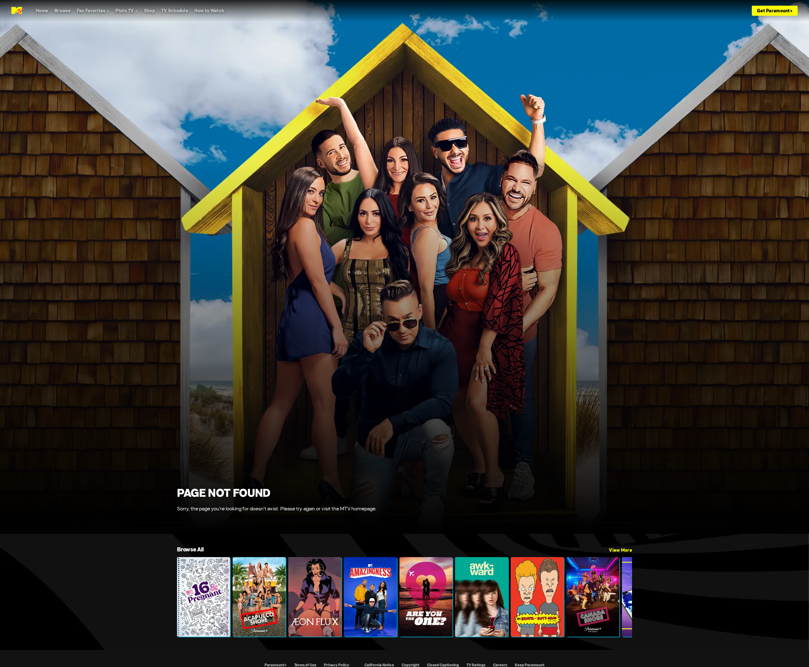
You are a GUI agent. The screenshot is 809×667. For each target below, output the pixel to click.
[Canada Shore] (592, 597)
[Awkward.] (481, 597)
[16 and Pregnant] (203, 597)
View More (620, 550)
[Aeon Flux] (314, 597)
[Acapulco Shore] (259, 597)
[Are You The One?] (426, 597)
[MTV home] (17, 11)
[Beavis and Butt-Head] (537, 597)
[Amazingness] (370, 597)
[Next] (622, 596)
